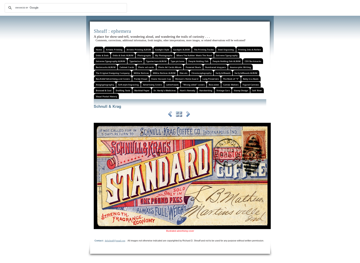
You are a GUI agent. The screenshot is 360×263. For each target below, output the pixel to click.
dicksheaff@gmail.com (115, 240)
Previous (170, 114)
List (179, 114)
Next (188, 114)
